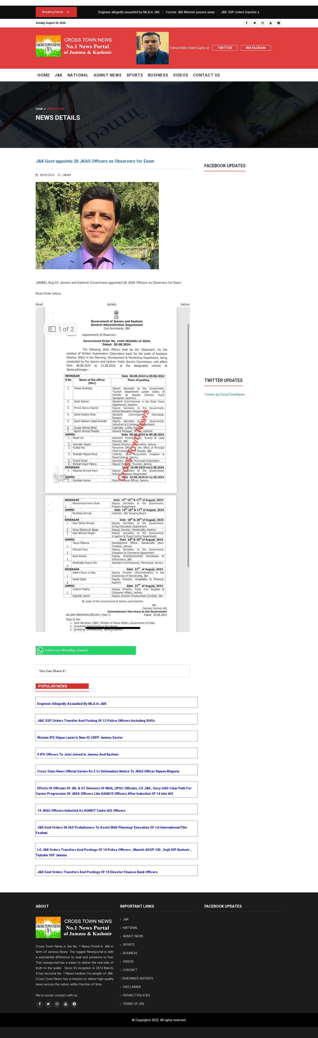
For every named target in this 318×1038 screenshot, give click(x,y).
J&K (59, 75)
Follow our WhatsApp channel (66, 650)
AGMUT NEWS (108, 75)
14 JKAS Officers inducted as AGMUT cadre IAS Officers (81, 811)
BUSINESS (158, 75)
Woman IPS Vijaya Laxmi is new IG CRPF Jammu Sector (80, 738)
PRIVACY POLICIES (136, 995)
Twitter (225, 48)
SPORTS (135, 75)
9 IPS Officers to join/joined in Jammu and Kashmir (78, 754)
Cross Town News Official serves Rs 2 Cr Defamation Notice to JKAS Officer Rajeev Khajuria (108, 771)
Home (44, 75)
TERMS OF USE (133, 1004)
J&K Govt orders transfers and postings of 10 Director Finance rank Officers (97, 872)
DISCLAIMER (131, 987)
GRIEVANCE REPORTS (137, 978)
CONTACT (129, 970)
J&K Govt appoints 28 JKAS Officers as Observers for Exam (95, 161)
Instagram (255, 48)
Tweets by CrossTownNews (224, 394)
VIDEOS (180, 75)
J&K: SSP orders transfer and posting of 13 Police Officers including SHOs (96, 721)
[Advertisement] (240, 343)
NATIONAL (78, 75)
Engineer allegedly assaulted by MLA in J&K (71, 704)
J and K (66, 175)
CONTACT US (206, 75)
